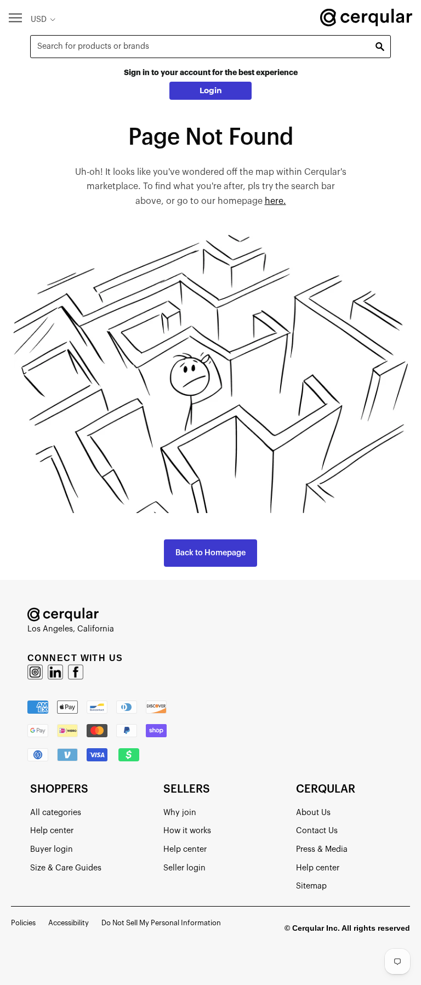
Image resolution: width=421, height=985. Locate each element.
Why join (179, 813)
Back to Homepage (210, 553)
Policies (23, 922)
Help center (51, 831)
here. (275, 201)
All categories (55, 813)
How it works (187, 831)
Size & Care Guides (65, 868)
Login (211, 90)
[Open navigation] (15, 17)
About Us (313, 813)
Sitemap (311, 886)
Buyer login (51, 849)
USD (39, 19)
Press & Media (322, 849)
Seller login (184, 868)
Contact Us (317, 831)
